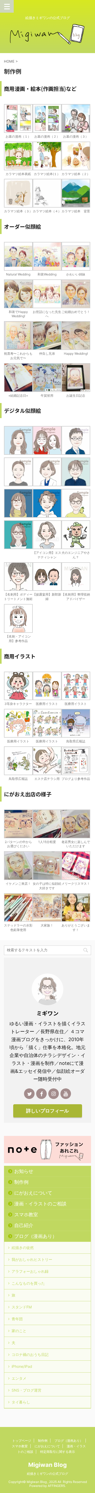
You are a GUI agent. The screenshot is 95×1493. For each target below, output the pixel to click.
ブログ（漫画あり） (35, 1236)
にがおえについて (33, 1193)
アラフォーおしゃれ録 (30, 1271)
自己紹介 (23, 1225)
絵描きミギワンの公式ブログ (47, 1474)
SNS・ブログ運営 (26, 1390)
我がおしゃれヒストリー (32, 1259)
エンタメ (19, 1378)
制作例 (21, 1182)
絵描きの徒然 (23, 1247)
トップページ (21, 1441)
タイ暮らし (21, 1402)
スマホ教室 (26, 1214)
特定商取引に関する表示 (57, 1452)
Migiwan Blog (47, 1464)
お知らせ (23, 1171)
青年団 (17, 1319)
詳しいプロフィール (47, 1110)
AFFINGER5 (56, 1486)
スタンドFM (22, 1307)
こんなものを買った (28, 1283)
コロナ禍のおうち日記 (30, 1354)
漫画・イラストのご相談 (40, 1203)
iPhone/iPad (22, 1366)
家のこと (19, 1330)
